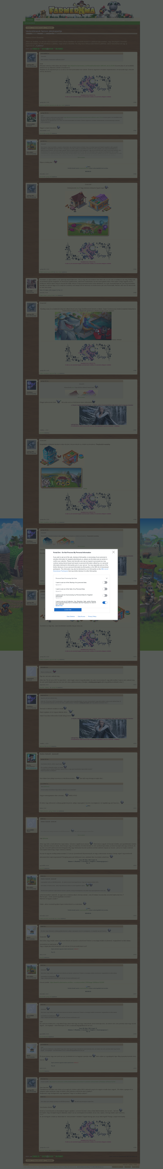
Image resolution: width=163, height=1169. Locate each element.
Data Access (81, 616)
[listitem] (81, 578)
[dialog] (81, 584)
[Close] (114, 552)
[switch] (104, 582)
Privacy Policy (92, 616)
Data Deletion (71, 616)
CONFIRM (67, 609)
